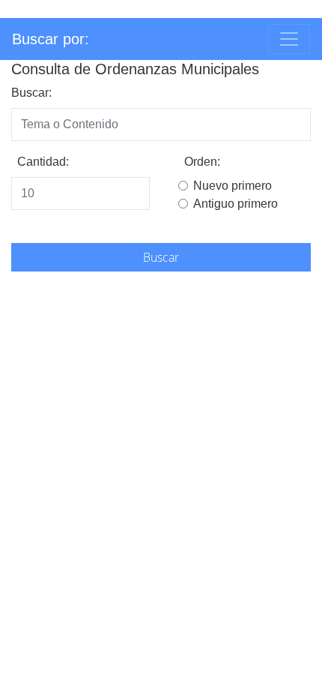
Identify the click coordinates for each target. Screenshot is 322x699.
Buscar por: (50, 39)
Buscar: (31, 92)
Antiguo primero (235, 203)
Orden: (202, 161)
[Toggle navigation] (289, 39)
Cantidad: (43, 161)
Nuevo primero (232, 185)
